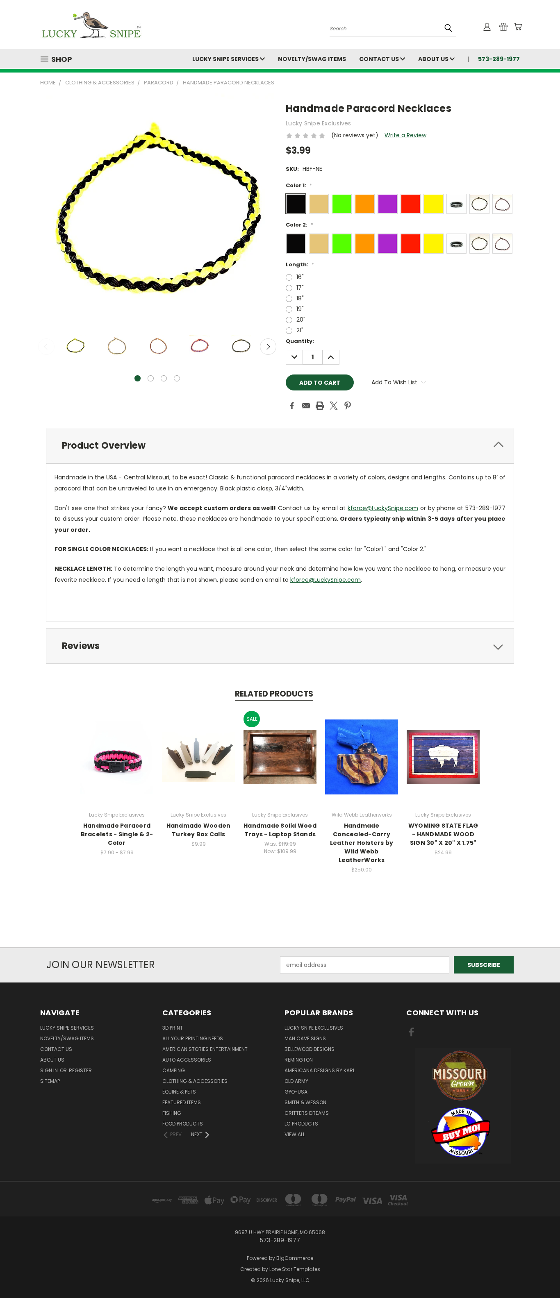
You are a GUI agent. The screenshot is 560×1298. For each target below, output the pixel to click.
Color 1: (299, 185)
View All (295, 1134)
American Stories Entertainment (205, 1049)
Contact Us (379, 59)
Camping (173, 1070)
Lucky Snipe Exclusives (314, 1027)
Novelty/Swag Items (312, 59)
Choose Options (117, 763)
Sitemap (50, 1081)
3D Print (172, 1027)
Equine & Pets (179, 1091)
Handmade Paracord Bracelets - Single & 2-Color (117, 834)
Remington (299, 1059)
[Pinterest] (348, 406)
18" (300, 298)
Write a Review (405, 135)
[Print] (320, 406)
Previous (46, 346)
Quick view (117, 748)
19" (300, 309)
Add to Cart (362, 763)
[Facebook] (292, 406)
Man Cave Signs (305, 1038)
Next (268, 346)
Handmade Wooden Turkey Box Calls (198, 829)
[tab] (280, 445)
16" (300, 277)
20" (300, 319)
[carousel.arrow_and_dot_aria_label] (151, 378)
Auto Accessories (186, 1059)
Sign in (49, 1070)
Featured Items (181, 1102)
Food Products (182, 1123)
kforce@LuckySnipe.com (383, 508)
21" (299, 330)
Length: (300, 264)
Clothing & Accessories (195, 1081)
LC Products (301, 1123)
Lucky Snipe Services (226, 59)
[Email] (306, 406)
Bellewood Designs (310, 1049)
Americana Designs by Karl (320, 1070)
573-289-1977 (499, 59)
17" (300, 288)
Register (80, 1070)
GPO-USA (296, 1091)
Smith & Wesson (305, 1102)
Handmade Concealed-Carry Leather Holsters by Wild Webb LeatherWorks (362, 842)
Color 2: (299, 225)
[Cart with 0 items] (518, 27)
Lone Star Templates (294, 1269)
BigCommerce (294, 1258)
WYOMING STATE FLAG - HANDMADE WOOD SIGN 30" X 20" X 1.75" (443, 834)
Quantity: (300, 341)
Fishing (171, 1113)
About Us (434, 59)
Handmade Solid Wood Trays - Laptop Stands (280, 829)
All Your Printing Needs (192, 1038)
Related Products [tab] (274, 693)
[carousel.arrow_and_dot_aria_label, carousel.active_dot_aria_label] (137, 378)
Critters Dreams (307, 1113)
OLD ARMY (296, 1081)
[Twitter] (334, 406)
